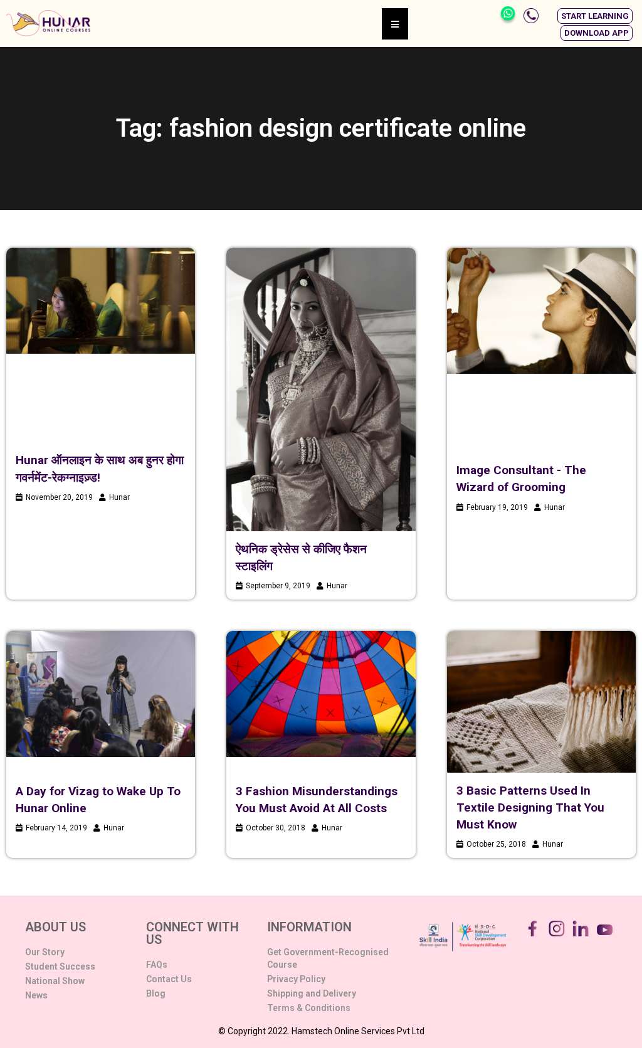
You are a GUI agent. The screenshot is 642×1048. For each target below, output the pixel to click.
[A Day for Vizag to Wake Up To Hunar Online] (100, 694)
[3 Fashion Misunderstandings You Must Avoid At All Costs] (320, 694)
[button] (595, 16)
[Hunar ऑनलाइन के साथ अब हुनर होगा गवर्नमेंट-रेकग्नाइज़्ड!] (100, 301)
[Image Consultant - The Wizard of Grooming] (541, 311)
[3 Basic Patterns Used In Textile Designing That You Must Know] (541, 702)
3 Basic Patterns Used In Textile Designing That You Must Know (530, 807)
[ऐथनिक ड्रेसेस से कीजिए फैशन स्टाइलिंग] (320, 389)
